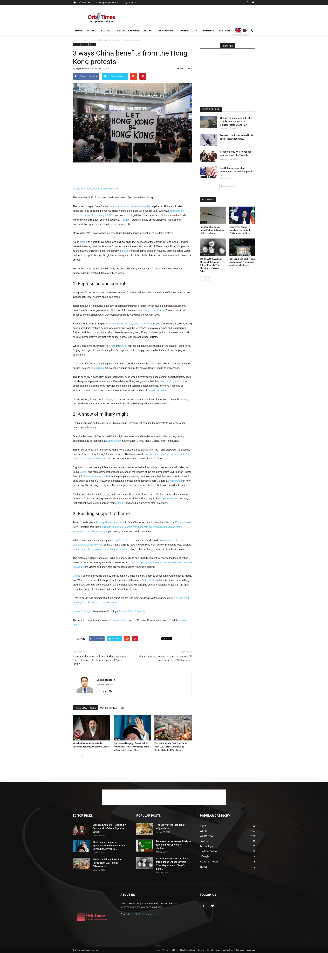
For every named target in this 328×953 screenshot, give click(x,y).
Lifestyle (204, 856)
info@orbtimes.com (145, 914)
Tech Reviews (166, 30)
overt (112, 345)
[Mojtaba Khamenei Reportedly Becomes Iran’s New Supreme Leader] (91, 727)
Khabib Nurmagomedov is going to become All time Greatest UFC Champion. (165, 658)
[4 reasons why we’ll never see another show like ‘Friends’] (208, 156)
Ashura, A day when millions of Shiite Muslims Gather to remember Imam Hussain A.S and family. (99, 660)
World (91, 30)
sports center (113, 440)
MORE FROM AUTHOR (112, 707)
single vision (175, 480)
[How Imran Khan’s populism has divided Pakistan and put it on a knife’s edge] (242, 215)
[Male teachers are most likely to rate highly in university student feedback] (144, 846)
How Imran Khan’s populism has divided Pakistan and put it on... (240, 230)
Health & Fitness (209, 861)
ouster (83, 471)
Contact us (187, 30)
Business (208, 30)
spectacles (168, 498)
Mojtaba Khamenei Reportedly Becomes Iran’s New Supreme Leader (109, 828)
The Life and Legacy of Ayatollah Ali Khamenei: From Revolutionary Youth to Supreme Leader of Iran (131, 746)
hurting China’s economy (110, 522)
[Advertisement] (193, 17)
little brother (149, 580)
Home (79, 30)
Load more (226, 186)
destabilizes (97, 367)
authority (120, 502)
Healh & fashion (128, 30)
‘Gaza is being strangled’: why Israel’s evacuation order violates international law (236, 121)
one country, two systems (150, 310)
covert (123, 345)
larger (126, 219)
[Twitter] (252, 2)
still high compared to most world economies (127, 526)
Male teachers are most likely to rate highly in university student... (173, 844)
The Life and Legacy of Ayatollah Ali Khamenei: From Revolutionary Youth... (109, 845)
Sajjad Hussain (82, 68)
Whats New (206, 836)
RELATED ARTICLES (85, 707)
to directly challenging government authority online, (101, 549)
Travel (203, 866)
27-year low (181, 522)
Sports (148, 30)
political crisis (158, 390)
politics (126, 250)
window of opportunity (172, 381)
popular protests (123, 540)
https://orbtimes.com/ (105, 685)
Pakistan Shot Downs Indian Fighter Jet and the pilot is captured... (212, 230)
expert (83, 241)
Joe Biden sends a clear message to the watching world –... (236, 171)
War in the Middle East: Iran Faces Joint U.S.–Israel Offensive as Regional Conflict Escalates (170, 746)
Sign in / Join (130, 2)
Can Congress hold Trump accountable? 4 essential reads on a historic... (242, 262)
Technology (206, 846)
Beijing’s (77, 575)
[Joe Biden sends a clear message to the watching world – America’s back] (208, 172)
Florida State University (106, 188)
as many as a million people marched (130, 206)
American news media (96, 476)
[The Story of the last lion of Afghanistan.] (144, 829)
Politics (106, 30)
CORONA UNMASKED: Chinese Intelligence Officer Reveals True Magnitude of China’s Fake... (211, 265)
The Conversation (117, 620)
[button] (251, 30)
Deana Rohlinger (82, 188)
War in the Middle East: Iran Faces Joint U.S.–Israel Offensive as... (107, 863)
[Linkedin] (105, 691)
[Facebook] (247, 2)
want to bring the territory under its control (129, 323)
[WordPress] (111, 691)
